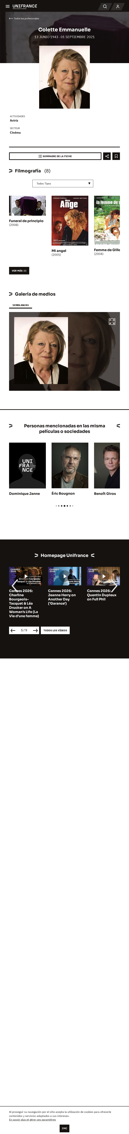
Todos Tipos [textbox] (44, 183)
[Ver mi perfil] (117, 6)
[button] (112, 322)
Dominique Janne (24, 494)
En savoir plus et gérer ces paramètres (32, 1119)
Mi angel (59, 251)
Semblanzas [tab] (20, 305)
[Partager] (107, 156)
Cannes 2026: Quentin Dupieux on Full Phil (101, 595)
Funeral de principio (26, 221)
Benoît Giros (105, 494)
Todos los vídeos (55, 630)
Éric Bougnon (63, 493)
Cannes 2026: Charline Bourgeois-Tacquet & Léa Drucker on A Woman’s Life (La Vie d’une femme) (24, 603)
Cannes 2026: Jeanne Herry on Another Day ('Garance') (62, 597)
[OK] (64, 1128)
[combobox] (62, 183)
